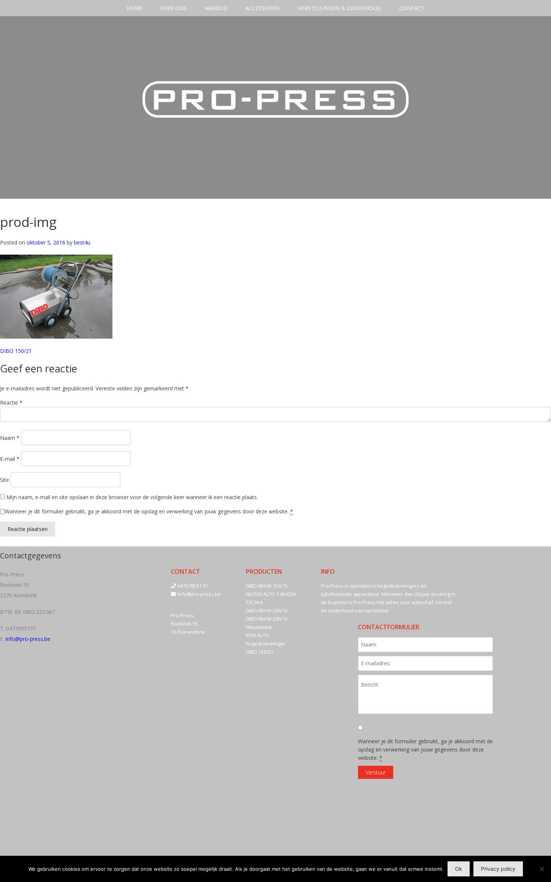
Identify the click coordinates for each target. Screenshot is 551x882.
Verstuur (375, 772)
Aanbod (216, 8)
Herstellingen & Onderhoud (339, 8)
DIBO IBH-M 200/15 (266, 610)
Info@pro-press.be (199, 594)
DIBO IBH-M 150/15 (266, 585)
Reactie (11, 402)
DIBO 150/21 (16, 350)
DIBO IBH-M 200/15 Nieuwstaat (266, 622)
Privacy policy (498, 869)
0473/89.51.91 (193, 585)
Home (134, 8)
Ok (458, 869)
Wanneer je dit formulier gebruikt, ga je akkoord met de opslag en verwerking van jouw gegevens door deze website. (149, 511)
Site (4, 479)
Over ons (173, 8)
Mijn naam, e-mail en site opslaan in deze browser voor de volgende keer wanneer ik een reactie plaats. (132, 497)
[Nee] (541, 869)
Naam (9, 437)
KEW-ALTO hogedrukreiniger (266, 639)
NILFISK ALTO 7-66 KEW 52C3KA (271, 598)
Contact (411, 8)
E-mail (9, 458)
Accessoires (263, 8)
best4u (82, 242)
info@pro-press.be (28, 638)
